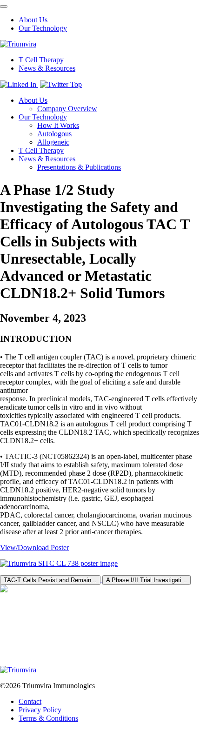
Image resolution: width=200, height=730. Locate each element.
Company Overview (67, 109)
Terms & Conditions (48, 718)
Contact (30, 701)
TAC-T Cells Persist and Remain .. (50, 580)
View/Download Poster (34, 547)
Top (76, 84)
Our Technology (43, 28)
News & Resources (47, 68)
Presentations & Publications (79, 167)
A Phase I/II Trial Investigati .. (146, 580)
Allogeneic (53, 142)
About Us (33, 20)
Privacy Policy (40, 710)
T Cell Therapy (41, 60)
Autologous (54, 134)
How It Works (58, 125)
